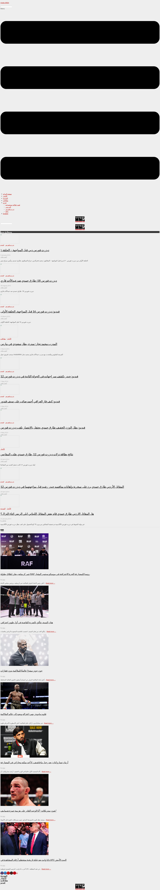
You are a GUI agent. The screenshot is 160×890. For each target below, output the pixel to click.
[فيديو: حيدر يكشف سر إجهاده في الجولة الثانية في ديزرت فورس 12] (9, 369)
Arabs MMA (4, 3)
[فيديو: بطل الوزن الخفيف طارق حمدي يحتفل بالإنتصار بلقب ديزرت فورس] (9, 420)
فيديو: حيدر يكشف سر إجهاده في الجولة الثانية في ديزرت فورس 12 (39, 376)
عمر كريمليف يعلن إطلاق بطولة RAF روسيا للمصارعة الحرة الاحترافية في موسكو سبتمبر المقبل (45, 574)
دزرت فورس (10, 209)
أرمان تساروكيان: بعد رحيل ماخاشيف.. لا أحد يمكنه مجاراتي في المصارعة (34, 762)
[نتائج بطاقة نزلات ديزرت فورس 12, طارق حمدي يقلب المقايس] (9, 447)
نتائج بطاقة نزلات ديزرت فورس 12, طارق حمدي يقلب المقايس (36, 454)
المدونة (5, 198)
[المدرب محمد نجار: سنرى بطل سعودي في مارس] (9, 337)
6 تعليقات (3, 521)
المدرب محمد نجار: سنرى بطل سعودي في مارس (28, 344)
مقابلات (5, 200)
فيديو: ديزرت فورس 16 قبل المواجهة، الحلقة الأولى (30, 311)
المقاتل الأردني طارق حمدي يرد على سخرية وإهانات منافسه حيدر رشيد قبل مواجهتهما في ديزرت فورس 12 (62, 486)
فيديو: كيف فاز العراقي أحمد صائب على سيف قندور (30, 401)
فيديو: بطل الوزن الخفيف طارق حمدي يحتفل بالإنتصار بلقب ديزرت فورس (42, 427)
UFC (7, 211)
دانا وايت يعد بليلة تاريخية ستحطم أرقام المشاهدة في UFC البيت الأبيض (33, 860)
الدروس (8, 207)
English (5, 214)
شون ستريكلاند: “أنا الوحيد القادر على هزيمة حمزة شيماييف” (28, 810)
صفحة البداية (7, 194)
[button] (80, 99)
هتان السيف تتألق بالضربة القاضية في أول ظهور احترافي (26, 622)
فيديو (4, 203)
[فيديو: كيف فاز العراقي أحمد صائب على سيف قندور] (9, 394)
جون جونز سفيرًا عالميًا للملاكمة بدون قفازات (21, 670)
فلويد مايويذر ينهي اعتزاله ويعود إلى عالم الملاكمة (23, 714)
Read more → (50, 583)
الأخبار (5, 196)
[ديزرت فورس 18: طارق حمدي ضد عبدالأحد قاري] (9, 273)
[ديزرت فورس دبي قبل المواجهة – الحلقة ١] (9, 243)
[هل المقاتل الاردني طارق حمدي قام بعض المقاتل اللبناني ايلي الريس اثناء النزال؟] (9, 506)
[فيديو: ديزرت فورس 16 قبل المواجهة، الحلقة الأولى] (9, 304)
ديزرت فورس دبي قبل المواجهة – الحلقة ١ (24, 250)
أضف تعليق (3, 257)
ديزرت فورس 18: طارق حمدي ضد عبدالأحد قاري (28, 280)
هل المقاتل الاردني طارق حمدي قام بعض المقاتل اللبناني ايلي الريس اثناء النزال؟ (47, 513)
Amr (3, 580)
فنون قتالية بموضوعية (13, 205)
